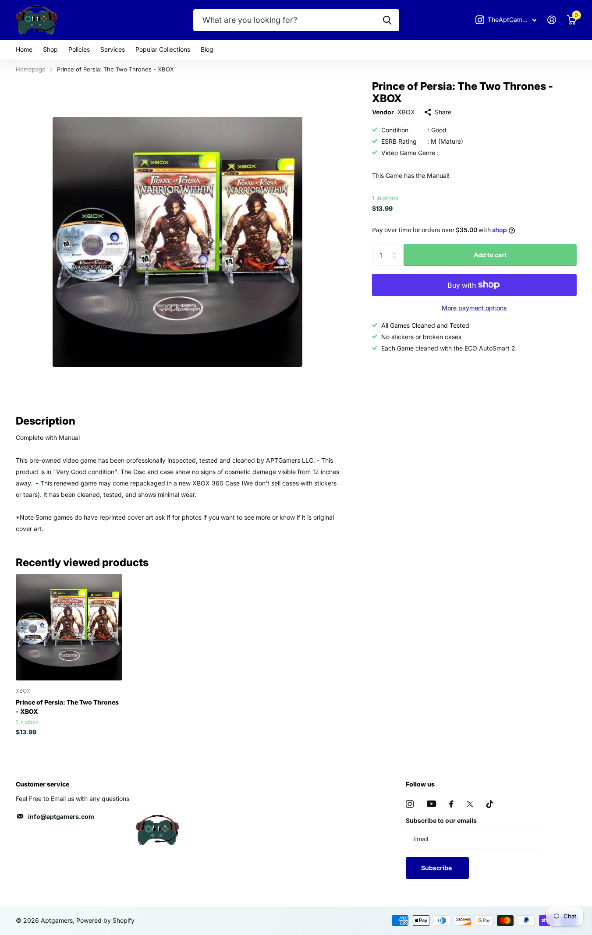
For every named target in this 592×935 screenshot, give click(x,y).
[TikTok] (489, 804)
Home (24, 49)
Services (112, 49)
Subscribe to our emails (441, 820)
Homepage (31, 69)
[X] (470, 804)
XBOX (406, 112)
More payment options (474, 308)
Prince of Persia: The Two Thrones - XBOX (67, 706)
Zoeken (387, 20)
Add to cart (490, 255)
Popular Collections (162, 49)
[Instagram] (410, 804)
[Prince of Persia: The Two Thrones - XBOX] (69, 627)
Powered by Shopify (105, 920)
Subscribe (437, 867)
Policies (79, 49)
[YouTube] (431, 803)
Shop (50, 49)
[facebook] (451, 804)
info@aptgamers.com (61, 816)
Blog (207, 49)
